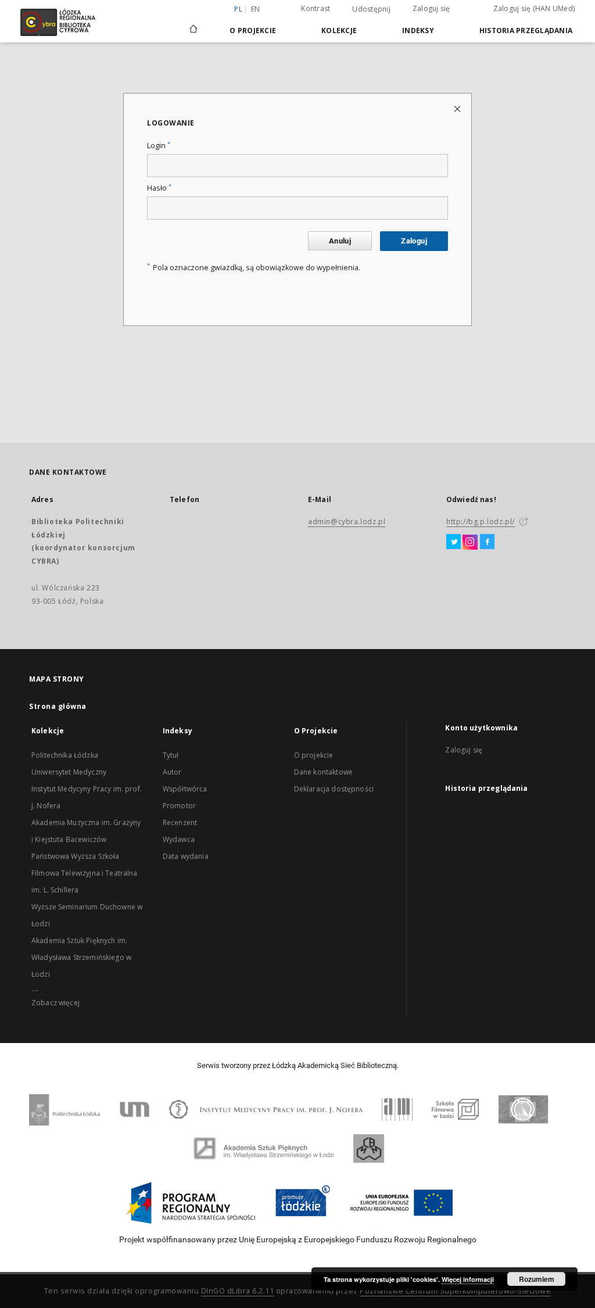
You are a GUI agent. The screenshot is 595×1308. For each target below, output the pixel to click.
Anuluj (340, 240)
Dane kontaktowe (323, 772)
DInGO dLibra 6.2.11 (237, 1291)
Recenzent (180, 822)
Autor (172, 772)
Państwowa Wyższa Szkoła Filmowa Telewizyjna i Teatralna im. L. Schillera (84, 873)
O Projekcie (253, 30)
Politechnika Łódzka (64, 755)
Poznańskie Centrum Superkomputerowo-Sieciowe (455, 1291)
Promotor (179, 806)
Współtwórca (185, 789)
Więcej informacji (468, 1279)
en (255, 9)
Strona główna (58, 706)
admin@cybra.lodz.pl (346, 521)
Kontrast (315, 8)
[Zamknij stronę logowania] (458, 108)
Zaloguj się (431, 8)
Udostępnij (371, 9)
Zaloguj (414, 240)
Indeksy (418, 30)
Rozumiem (536, 1279)
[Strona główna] (193, 23)
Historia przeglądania (525, 30)
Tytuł (171, 755)
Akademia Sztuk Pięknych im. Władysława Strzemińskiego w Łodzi (81, 957)
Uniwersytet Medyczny (68, 772)
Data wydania (186, 856)
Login (158, 145)
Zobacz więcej (55, 1003)
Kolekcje (339, 30)
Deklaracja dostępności (334, 789)
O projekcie (314, 755)
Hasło (159, 188)
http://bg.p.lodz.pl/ (480, 521)
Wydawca (179, 839)
